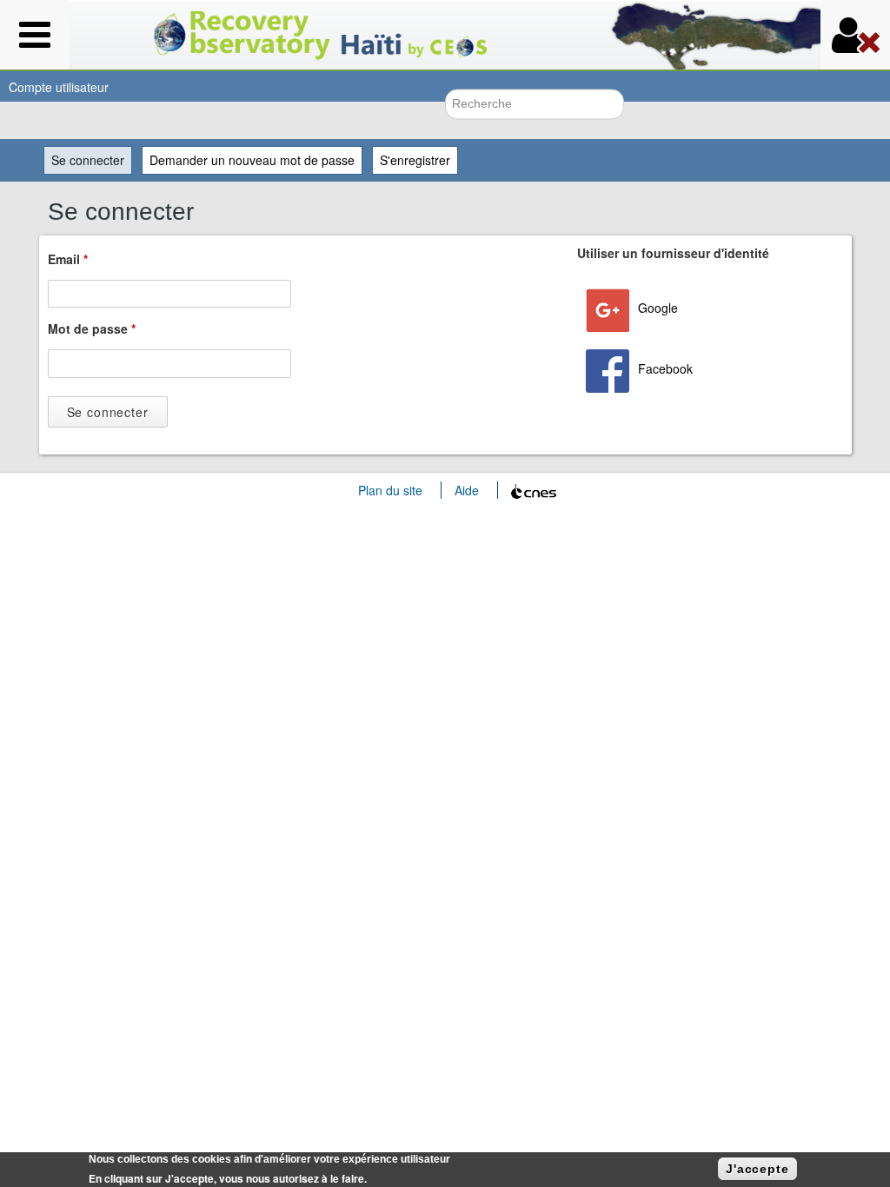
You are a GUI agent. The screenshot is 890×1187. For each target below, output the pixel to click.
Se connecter (91, 160)
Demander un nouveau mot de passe (252, 160)
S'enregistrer (415, 160)
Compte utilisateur (59, 87)
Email (68, 259)
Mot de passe (92, 328)
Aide (467, 490)
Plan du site (390, 490)
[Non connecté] (855, 35)
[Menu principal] (35, 35)
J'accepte (757, 1169)
